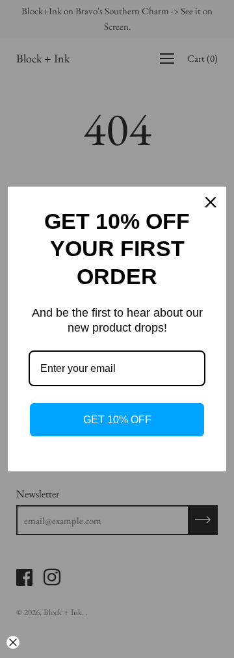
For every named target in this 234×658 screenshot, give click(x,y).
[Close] (210, 202)
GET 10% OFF (117, 419)
